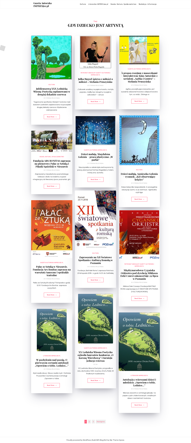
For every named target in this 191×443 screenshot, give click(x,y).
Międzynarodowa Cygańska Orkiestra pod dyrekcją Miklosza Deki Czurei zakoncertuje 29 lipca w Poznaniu (139, 274)
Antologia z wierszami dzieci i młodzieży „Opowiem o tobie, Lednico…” (139, 382)
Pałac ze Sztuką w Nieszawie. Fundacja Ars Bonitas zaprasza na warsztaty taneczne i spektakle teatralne (52, 271)
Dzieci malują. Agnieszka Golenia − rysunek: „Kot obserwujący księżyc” (139, 176)
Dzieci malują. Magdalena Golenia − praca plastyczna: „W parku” (95, 157)
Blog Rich (103, 440)
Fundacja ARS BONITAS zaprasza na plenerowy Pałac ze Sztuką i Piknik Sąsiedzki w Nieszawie (51, 163)
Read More (51, 117)
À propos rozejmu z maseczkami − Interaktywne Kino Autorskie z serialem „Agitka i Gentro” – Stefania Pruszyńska (139, 77)
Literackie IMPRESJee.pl (98, 4)
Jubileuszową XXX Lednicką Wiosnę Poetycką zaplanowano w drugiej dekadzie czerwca (51, 91)
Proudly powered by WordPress (79, 440)
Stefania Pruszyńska (53, 98)
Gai (96, 364)
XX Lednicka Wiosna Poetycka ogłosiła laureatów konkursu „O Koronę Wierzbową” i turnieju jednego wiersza (95, 356)
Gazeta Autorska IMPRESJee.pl (42, 4)
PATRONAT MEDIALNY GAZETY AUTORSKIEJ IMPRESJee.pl (95, 74)
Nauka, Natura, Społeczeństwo (123, 4)
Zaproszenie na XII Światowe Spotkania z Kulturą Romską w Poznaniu (95, 260)
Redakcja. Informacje (148, 4)
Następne (101, 421)
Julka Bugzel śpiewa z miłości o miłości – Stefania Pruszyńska (95, 80)
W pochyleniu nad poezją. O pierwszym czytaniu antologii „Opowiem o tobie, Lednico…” (52, 362)
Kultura (83, 4)
